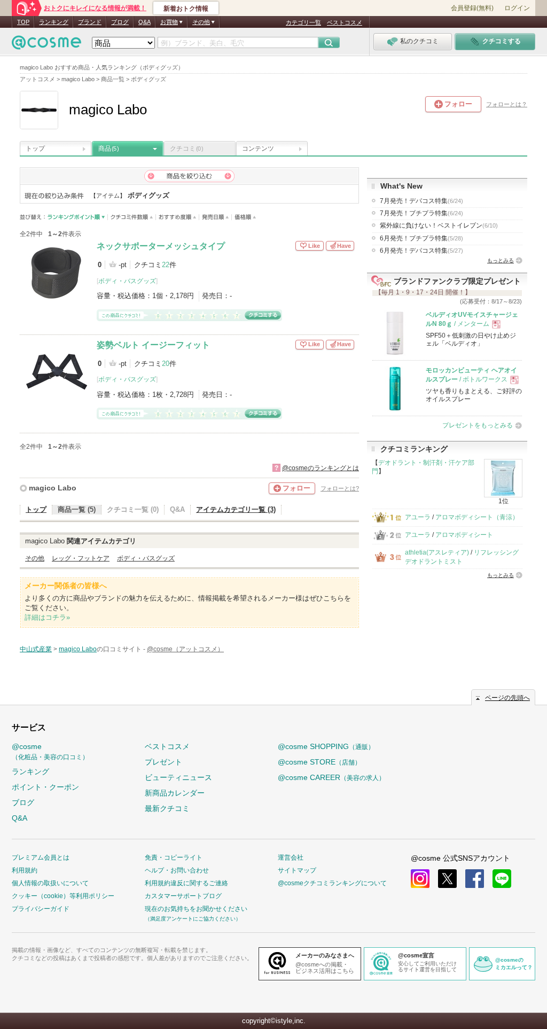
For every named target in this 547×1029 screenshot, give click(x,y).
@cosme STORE (319, 762)
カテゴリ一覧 (303, 22)
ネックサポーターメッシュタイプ (161, 246)
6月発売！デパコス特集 (421, 250)
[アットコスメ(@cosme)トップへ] (46, 45)
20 (165, 364)
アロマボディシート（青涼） (477, 517)
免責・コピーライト (173, 857)
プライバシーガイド (40, 909)
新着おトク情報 (185, 8)
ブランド (89, 22)
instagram (420, 878)
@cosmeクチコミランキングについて (332, 883)
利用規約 (24, 870)
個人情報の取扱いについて (50, 883)
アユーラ (418, 517)
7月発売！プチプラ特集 (421, 213)
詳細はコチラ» (47, 617)
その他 (34, 558)
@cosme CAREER (331, 777)
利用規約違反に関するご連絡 (186, 883)
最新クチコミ (167, 808)
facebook (474, 878)
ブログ (120, 22)
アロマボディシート (464, 535)
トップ (35, 148)
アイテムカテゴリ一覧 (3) (236, 509)
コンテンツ (258, 148)
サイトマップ (297, 870)
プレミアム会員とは (40, 857)
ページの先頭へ (507, 697)
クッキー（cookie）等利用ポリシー (63, 896)
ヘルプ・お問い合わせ (177, 870)
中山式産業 (36, 649)
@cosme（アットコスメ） (185, 649)
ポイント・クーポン (45, 787)
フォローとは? (340, 488)
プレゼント (163, 762)
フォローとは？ (506, 104)
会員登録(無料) (472, 8)
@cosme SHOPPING (326, 746)
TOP (23, 22)
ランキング (53, 22)
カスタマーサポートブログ (183, 896)
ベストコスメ (344, 22)
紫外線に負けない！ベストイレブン (439, 225)
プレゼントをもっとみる (477, 425)
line (502, 878)
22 (165, 265)
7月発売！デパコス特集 (421, 201)
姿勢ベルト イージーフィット (153, 344)
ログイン (517, 8)
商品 (108, 148)
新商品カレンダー (175, 793)
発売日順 (215, 217)
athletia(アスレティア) (437, 552)
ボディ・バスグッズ (127, 281)
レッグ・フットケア (81, 558)
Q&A (144, 22)
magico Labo (52, 488)
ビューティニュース (178, 777)
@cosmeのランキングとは (320, 468)
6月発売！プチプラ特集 (421, 238)
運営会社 (290, 857)
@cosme (50, 751)
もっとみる (500, 260)
